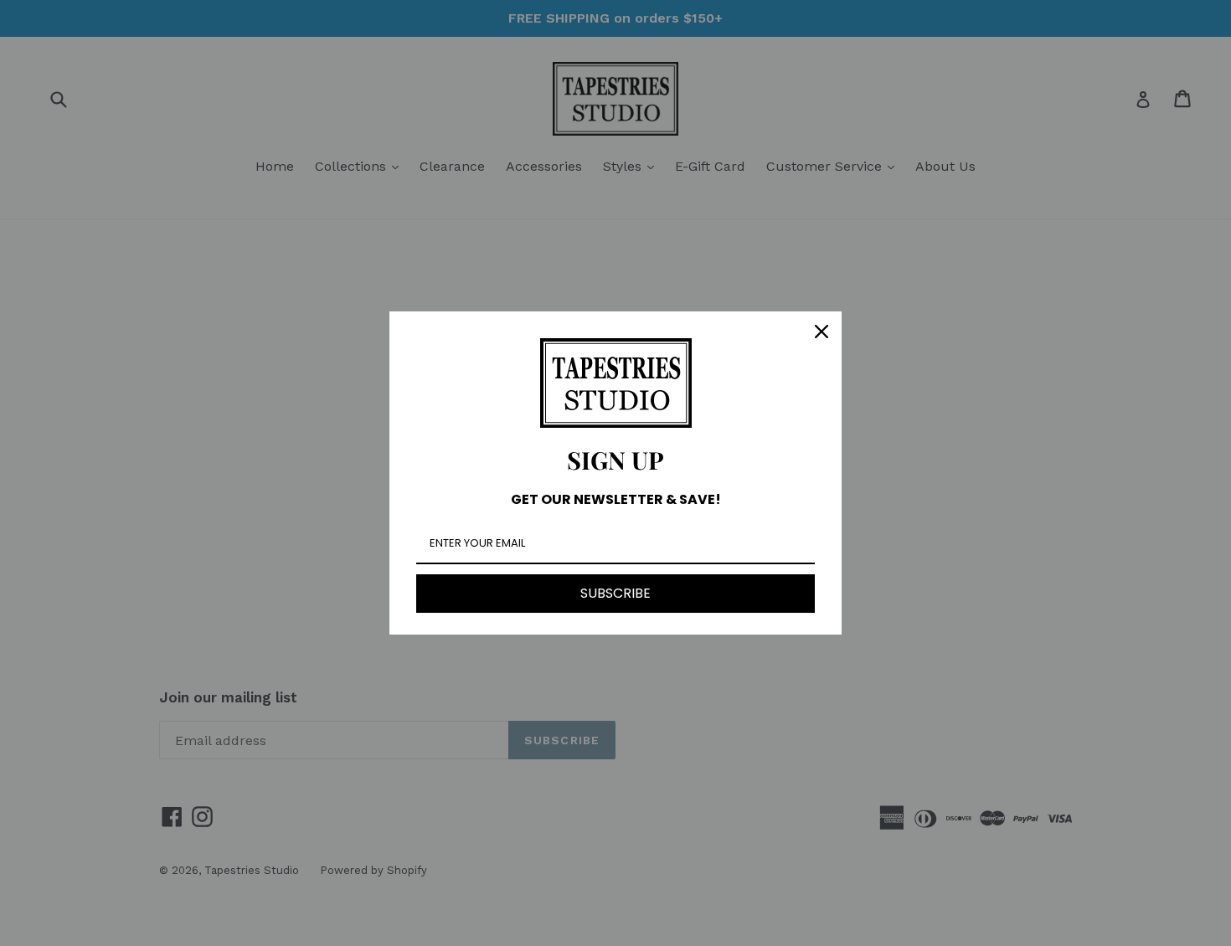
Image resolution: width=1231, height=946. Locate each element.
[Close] (821, 331)
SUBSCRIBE (615, 593)
